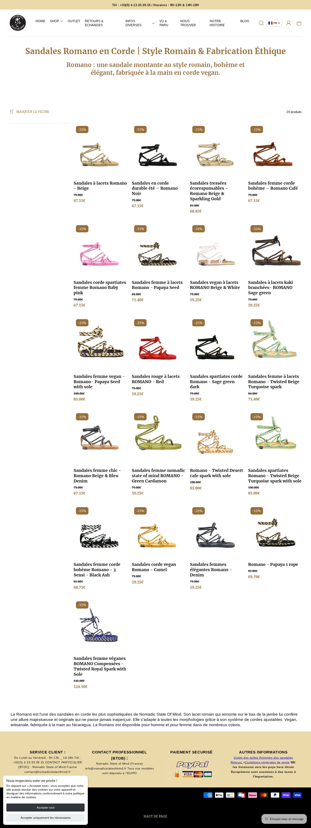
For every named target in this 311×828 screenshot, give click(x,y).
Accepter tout (45, 807)
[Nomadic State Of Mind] (18, 23)
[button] (56, 21)
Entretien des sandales (276, 757)
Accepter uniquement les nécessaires (46, 817)
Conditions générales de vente (267, 762)
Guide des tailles (246, 757)
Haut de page (155, 816)
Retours (237, 762)
